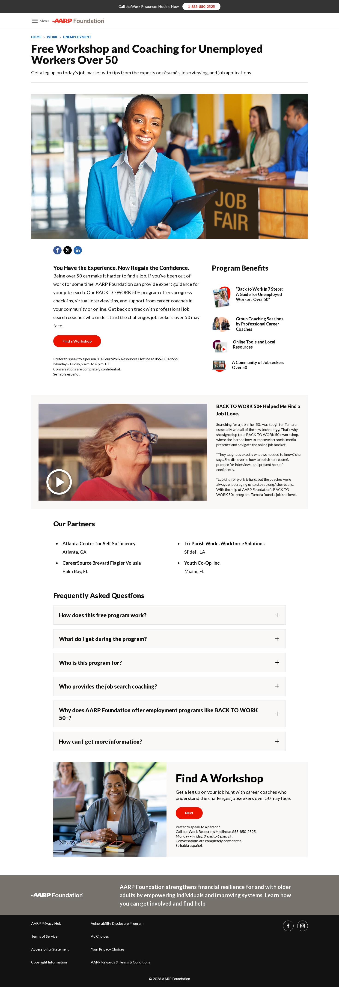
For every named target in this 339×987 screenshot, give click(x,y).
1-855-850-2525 (201, 6)
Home (36, 37)
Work (52, 37)
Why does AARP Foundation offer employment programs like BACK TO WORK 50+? (158, 714)
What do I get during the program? (103, 638)
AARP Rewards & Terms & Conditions (120, 962)
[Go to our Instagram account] (302, 926)
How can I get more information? (100, 741)
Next (189, 813)
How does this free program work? (102, 615)
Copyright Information (49, 962)
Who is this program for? (90, 662)
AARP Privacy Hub (46, 923)
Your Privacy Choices (107, 949)
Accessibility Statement (50, 949)
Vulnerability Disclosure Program (117, 923)
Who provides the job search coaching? (108, 686)
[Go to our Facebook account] (288, 926)
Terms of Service (44, 936)
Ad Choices (100, 936)
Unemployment (77, 37)
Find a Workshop (77, 341)
